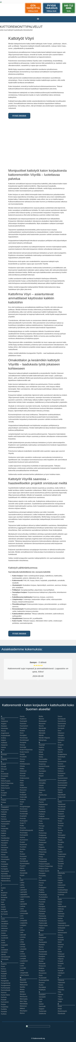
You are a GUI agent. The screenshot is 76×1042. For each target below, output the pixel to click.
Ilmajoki (3, 895)
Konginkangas (25, 806)
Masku (22, 989)
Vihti (59, 949)
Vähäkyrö (61, 973)
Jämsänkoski (5, 957)
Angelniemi (5, 733)
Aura (2, 750)
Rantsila (42, 944)
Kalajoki (4, 973)
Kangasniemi (5, 985)
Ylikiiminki (61, 982)
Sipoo (60, 747)
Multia (41, 716)
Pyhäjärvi (42, 909)
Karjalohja (4, 1007)
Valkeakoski (62, 906)
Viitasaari (61, 954)
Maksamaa (24, 985)
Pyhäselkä (42, 918)
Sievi (59, 730)
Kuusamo (23, 856)
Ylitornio (61, 987)
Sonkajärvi (61, 766)
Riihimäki (42, 963)
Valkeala (61, 909)
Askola (3, 747)
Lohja (22, 942)
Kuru (21, 851)
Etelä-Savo (5, 785)
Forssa (3, 802)
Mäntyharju (43, 740)
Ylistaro (60, 985)
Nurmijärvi (42, 771)
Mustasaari (43, 721)
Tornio (60, 844)
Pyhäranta (42, 916)
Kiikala (22, 766)
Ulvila (60, 875)
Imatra (3, 900)
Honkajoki (4, 864)
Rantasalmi (43, 942)
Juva (2, 947)
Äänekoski (61, 1013)
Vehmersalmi (62, 932)
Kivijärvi (23, 792)
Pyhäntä (42, 913)
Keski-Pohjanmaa (26, 749)
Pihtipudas (42, 849)
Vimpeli (60, 961)
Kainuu (3, 969)
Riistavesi (42, 966)
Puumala (42, 902)
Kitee (22, 783)
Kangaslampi (5, 983)
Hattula (3, 833)
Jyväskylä (4, 950)
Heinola (4, 845)
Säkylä (60, 792)
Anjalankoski (5, 735)
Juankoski (4, 938)
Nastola (41, 750)
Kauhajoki (23, 721)
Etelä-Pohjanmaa (7, 783)
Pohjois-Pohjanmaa (46, 866)
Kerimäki (23, 747)
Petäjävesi (42, 835)
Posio (41, 885)
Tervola (60, 830)
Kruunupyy (24, 833)
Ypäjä (60, 1001)
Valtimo (60, 911)
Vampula (61, 916)
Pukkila (41, 890)
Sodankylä (61, 757)
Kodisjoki (23, 795)
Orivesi (41, 788)
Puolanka (42, 899)
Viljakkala (61, 956)
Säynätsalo (62, 795)
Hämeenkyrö (5, 878)
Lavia (22, 909)
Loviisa (22, 954)
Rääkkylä (42, 989)
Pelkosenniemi (44, 819)
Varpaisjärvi (62, 923)
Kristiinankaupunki (26, 830)
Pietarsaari (42, 842)
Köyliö (22, 875)
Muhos (22, 1013)
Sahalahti (42, 997)
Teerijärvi (61, 818)
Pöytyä (41, 930)
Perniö (41, 828)
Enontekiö (4, 776)
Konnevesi (23, 809)
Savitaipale (62, 719)
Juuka (3, 942)
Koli (21, 804)
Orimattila (42, 783)
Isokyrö (3, 909)
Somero (60, 764)
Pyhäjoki (42, 906)
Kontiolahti (23, 811)
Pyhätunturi (43, 921)
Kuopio (22, 842)
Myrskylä (42, 730)
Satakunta (42, 1013)
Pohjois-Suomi (44, 871)
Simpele (61, 745)
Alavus (3, 731)
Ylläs (59, 992)
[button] (38, 18)
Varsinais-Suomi (63, 925)
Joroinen (4, 931)
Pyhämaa (42, 911)
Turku (60, 849)
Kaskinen (23, 719)
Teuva (60, 833)
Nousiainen (43, 761)
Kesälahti (23, 757)
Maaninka (23, 982)
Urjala (60, 878)
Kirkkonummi (24, 778)
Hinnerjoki (4, 857)
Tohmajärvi (61, 835)
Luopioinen (24, 961)
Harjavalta (4, 828)
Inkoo (3, 904)
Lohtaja (22, 944)
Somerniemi (62, 761)
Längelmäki (24, 973)
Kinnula (22, 776)
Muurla (41, 726)
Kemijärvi (23, 735)
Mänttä (41, 735)
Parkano (42, 814)
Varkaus (60, 921)
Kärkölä (22, 870)
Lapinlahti (23, 892)
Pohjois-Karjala (44, 864)
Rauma (41, 949)
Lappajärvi (23, 894)
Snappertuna (62, 754)
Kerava (22, 745)
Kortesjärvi (23, 821)
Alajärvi (3, 723)
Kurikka (22, 849)
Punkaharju (43, 894)
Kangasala (5, 980)
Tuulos (60, 852)
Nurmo (41, 773)
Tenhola (60, 825)
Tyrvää (60, 866)
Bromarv (4, 754)
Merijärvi (23, 994)
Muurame (42, 723)
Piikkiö (41, 845)
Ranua (41, 947)
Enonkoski (4, 774)
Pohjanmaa (43, 859)
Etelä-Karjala (5, 781)
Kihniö (22, 761)
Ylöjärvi (60, 999)
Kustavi (22, 854)
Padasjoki (42, 800)
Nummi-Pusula (44, 766)
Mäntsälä (42, 733)
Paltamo (42, 807)
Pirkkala (42, 854)
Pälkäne (42, 928)
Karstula (4, 1011)
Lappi (22, 899)
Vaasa (60, 902)
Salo (40, 1001)
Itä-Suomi (4, 914)
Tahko (60, 802)
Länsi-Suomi (24, 975)
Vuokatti (60, 970)
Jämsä (3, 954)
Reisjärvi (42, 959)
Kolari (22, 802)
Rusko (41, 985)
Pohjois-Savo (43, 868)
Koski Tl (23, 823)
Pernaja (41, 826)
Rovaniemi (42, 973)
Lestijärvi (23, 925)
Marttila (22, 987)
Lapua (22, 901)
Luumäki (23, 968)
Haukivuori (5, 840)
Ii (1, 885)
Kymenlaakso (24, 863)
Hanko (3, 826)
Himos (3, 854)
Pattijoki (41, 816)
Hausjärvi (4, 843)
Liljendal (23, 935)
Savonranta (62, 723)
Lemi (21, 916)
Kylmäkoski (24, 861)
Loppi (22, 951)
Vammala (61, 913)
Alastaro (4, 726)
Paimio (41, 802)
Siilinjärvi (61, 740)
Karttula (3, 1014)
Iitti (2, 890)
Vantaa (60, 918)
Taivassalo (61, 809)
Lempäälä (23, 920)
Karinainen (5, 1002)
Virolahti (61, 963)
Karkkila (4, 1009)
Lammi (22, 887)
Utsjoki (60, 883)
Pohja (41, 857)
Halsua (3, 816)
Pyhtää (41, 904)
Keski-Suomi (24, 752)
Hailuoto (4, 812)
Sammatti (42, 1006)
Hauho (3, 835)
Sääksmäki (62, 797)
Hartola (3, 831)
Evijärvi (3, 795)
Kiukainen (23, 787)
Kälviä (22, 868)
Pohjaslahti (43, 861)
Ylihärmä (61, 980)
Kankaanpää (5, 988)
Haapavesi (5, 809)
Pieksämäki (43, 838)
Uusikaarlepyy (63, 890)
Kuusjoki (23, 859)
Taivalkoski (62, 807)
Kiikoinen (23, 771)
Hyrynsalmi (5, 871)
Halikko (3, 814)
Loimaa (22, 946)
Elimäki (3, 766)
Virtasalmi (61, 968)
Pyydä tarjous (19, 116)
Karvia (22, 716)
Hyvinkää (4, 873)
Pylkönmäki (43, 923)
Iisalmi (3, 888)
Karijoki (3, 999)
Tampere (61, 814)
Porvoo (41, 883)
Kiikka (22, 768)
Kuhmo (22, 837)
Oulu (40, 792)
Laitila (22, 885)
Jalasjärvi (4, 921)
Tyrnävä (60, 861)
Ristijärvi (42, 971)
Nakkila (41, 747)
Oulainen (42, 790)
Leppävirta (23, 923)
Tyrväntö (61, 863)
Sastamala (42, 1011)
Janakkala (4, 923)
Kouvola (23, 828)
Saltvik (41, 1004)
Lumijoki (23, 958)
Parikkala (42, 811)
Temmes (61, 823)
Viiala (60, 951)
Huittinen (4, 866)
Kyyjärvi (23, 866)
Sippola (60, 749)
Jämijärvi (4, 952)
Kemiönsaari (24, 740)
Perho (41, 823)
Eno (2, 771)
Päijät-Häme (43, 925)
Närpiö (41, 776)
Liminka (22, 937)
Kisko (22, 780)
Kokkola (23, 799)
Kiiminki (23, 773)
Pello (40, 821)
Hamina (4, 819)
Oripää (41, 785)
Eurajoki (4, 793)
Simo (59, 742)
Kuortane (23, 847)
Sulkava (60, 771)
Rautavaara (43, 954)
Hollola (3, 862)
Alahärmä (4, 721)
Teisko (60, 821)
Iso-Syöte (4, 911)
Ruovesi (42, 982)
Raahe (41, 935)
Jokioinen (4, 928)
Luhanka (23, 956)
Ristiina (41, 968)
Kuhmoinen (24, 840)
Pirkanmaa (42, 852)
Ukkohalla (61, 873)
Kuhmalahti (24, 835)
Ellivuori (4, 769)
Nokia (41, 757)
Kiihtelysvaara (25, 764)
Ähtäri (60, 1009)
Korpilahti (23, 816)
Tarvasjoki (61, 816)
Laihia (22, 882)
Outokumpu (43, 795)
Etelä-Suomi (5, 788)
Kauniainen (24, 726)
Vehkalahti (61, 928)
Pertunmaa (43, 833)
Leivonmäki (24, 913)
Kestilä (22, 754)
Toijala (60, 840)
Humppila (4, 869)
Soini (59, 759)
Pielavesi (42, 840)
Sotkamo (61, 768)
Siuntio (60, 752)
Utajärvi (60, 880)
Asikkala (4, 742)
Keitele (22, 730)
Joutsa (3, 933)
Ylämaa (60, 994)
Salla (40, 999)
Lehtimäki (23, 911)
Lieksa (22, 930)
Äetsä (60, 1006)
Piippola (42, 847)
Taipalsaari (61, 804)
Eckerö (3, 764)
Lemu (22, 918)
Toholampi (61, 837)
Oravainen (42, 781)
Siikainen (61, 733)
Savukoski (61, 726)
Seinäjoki (61, 728)
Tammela (61, 811)
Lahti (21, 880)
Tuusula (60, 859)
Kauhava (23, 723)
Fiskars (3, 800)
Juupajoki (4, 945)
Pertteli (41, 830)
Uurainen (61, 887)
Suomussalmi (62, 783)
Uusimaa (61, 894)
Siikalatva (61, 738)
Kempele (23, 742)
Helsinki (4, 850)
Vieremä (61, 944)
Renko (41, 961)
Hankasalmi (5, 824)
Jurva (3, 940)
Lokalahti (23, 949)
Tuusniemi (61, 856)
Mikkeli (22, 1008)
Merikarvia (23, 996)
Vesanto (60, 937)
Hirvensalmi (5, 859)
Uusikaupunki (62, 892)
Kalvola (3, 978)
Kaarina (4, 964)
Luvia (22, 970)
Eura (2, 790)
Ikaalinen (4, 893)
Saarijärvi (42, 994)
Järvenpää (4, 959)
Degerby (4, 759)
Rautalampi (43, 952)
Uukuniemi (61, 885)
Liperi (22, 939)
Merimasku (24, 999)
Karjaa (3, 1004)
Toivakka (61, 842)
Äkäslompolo (62, 1011)
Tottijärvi (61, 847)
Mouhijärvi (23, 1011)
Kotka (22, 825)
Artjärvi (3, 740)
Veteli (60, 942)
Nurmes (41, 769)
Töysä (60, 868)
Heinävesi (4, 847)
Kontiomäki (24, 814)
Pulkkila (41, 892)
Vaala (60, 899)
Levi (21, 928)
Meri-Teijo (23, 1001)
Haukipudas (5, 838)
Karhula (4, 997)
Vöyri (59, 975)
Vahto (60, 904)
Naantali (42, 745)
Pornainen (42, 880)
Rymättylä (42, 987)
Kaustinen (23, 728)
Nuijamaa (42, 764)
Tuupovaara (62, 854)
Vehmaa (61, 930)
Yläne (60, 997)
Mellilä (22, 992)
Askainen (4, 745)
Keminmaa (24, 738)
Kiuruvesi (23, 790)
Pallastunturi (43, 804)
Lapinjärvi (23, 890)
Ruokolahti (42, 978)
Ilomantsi (4, 897)
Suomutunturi (62, 785)
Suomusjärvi (62, 780)
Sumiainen (61, 773)
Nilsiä (41, 752)
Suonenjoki (62, 787)
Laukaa (22, 906)
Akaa (3, 719)
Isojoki (3, 907)
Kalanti (3, 976)
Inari (2, 902)
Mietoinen (23, 1006)
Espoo (3, 778)
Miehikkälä (24, 1004)
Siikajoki (61, 735)
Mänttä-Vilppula (44, 738)
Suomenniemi (62, 778)
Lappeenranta (25, 897)
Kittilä (22, 785)
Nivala (41, 754)
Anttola (3, 738)
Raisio (41, 940)
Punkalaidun (43, 897)
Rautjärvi (42, 956)
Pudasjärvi (42, 887)
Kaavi (3, 966)
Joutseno (4, 935)
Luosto (22, 963)
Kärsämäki (23, 873)
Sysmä (60, 790)
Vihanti (60, 947)
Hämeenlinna (5, 881)
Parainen (42, 809)
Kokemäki (23, 797)
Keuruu (22, 759)
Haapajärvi (5, 807)
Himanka (4, 852)
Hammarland (5, 821)
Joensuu (4, 926)
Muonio (41, 719)
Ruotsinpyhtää (44, 980)
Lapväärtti (23, 904)
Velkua (60, 935)
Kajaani (3, 971)
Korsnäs (23, 818)
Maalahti (23, 980)
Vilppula (61, 959)
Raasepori (42, 937)
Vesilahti (61, 940)
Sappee (41, 1009)
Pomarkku (42, 876)
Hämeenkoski (6, 876)
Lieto (21, 932)
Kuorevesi (23, 844)
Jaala (3, 919)
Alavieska (4, 728)
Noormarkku (43, 759)
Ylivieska (61, 989)
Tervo (60, 828)
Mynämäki (42, 728)
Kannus (3, 992)
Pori (40, 878)
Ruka (41, 975)
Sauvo (60, 716)
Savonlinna (62, 721)
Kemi (22, 733)
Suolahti (61, 776)
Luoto (22, 965)
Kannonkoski (5, 990)
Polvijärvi (42, 873)
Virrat (59, 966)
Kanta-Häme (5, 995)
